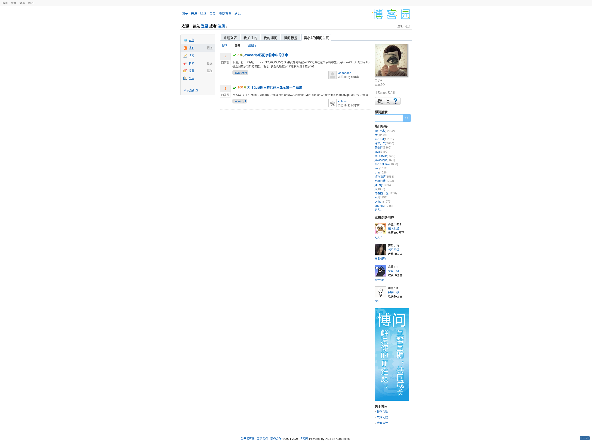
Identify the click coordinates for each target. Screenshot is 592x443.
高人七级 (393, 228)
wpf (381, 197)
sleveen (380, 280)
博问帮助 (382, 411)
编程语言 (384, 176)
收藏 (191, 71)
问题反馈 (192, 90)
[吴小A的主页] (392, 61)
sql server (385, 156)
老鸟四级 (393, 250)
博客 (191, 56)
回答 (237, 45)
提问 (210, 48)
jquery (383, 185)
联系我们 (262, 438)
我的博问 (271, 37)
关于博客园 (248, 438)
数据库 (383, 147)
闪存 (191, 40)
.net (381, 168)
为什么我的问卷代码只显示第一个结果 (274, 87)
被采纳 (251, 45)
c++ (381, 172)
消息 (237, 13)
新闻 (13, 3)
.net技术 (385, 131)
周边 (31, 3)
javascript (240, 101)
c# (381, 135)
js (380, 189)
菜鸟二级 (393, 271)
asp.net (384, 139)
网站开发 (384, 143)
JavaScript (240, 73)
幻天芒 (379, 237)
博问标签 (291, 37)
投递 (210, 63)
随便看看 (225, 13)
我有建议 (382, 423)
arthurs (342, 101)
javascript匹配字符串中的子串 (266, 54)
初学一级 (393, 292)
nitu (377, 301)
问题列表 (230, 37)
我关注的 (250, 37)
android (384, 205)
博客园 (304, 438)
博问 (191, 48)
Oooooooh (344, 73)
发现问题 (382, 417)
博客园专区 (386, 193)
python (383, 201)
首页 (5, 3)
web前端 (384, 180)
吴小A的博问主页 (316, 37)
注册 (221, 26)
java (381, 151)
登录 (204, 26)
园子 (185, 13)
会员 (22, 3)
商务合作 (275, 438)
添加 (210, 71)
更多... (378, 210)
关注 (194, 13)
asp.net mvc (386, 164)
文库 (191, 78)
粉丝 (203, 13)
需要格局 (380, 258)
